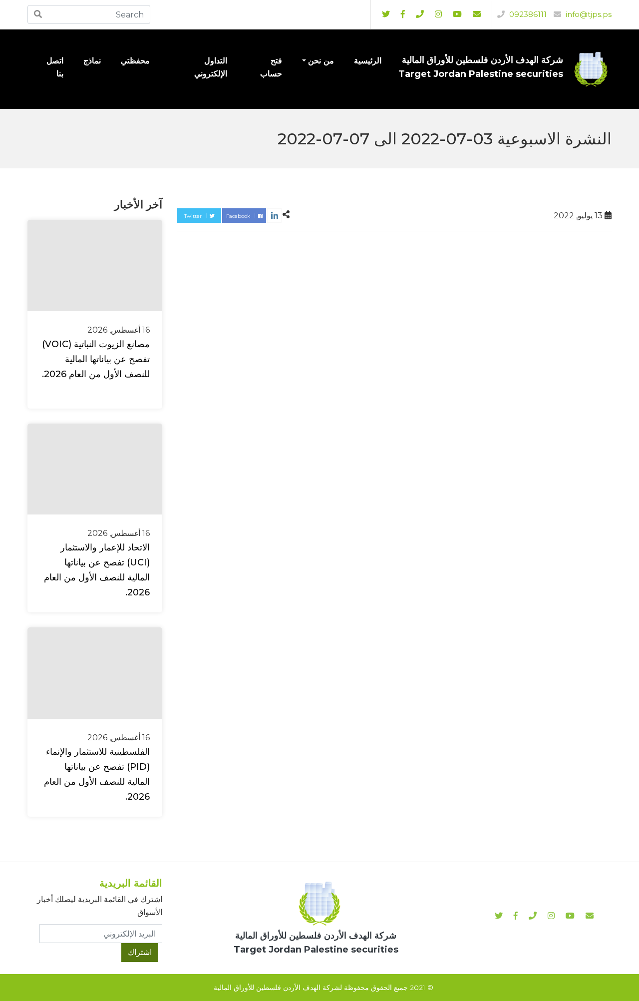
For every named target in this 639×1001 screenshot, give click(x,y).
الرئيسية (367, 60)
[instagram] (457, 14)
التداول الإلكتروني (210, 67)
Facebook (239, 216)
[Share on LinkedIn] (274, 215)
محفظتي (135, 60)
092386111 (527, 14)
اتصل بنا (54, 67)
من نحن (321, 60)
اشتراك (140, 952)
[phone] (419, 14)
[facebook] (402, 14)
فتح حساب (271, 67)
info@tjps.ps (588, 14)
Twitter (193, 216)
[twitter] (385, 14)
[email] (476, 14)
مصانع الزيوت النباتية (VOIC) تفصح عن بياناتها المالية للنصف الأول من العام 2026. (96, 359)
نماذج (92, 60)
